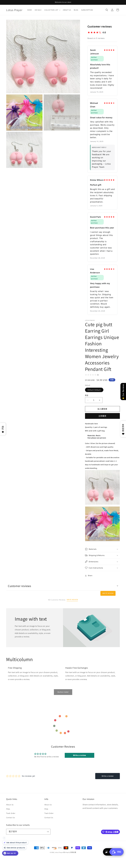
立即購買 (102, 416)
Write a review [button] (79, 755)
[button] (52, 10)
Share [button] (90, 575)
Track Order (10, 813)
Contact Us (10, 817)
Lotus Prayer (59, 852)
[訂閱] (47, 832)
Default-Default (94, 390)
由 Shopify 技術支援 (69, 852)
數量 (86, 395)
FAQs (8, 809)
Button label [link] (63, 692)
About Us (10, 805)
